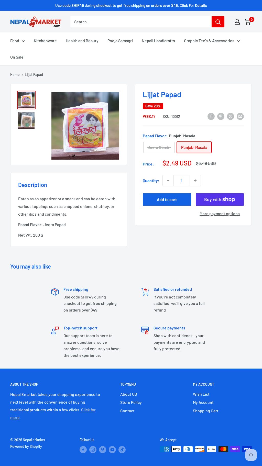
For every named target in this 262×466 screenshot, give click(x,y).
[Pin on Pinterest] (220, 116)
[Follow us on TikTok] (122, 449)
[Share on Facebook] (211, 116)
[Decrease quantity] (168, 180)
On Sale (17, 56)
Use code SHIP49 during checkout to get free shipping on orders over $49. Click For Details (131, 5)
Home (15, 74)
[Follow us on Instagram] (92, 449)
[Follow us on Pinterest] (102, 449)
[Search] (218, 21)
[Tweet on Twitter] (230, 116)
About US (128, 394)
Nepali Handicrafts (158, 40)
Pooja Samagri (120, 40)
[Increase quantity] (195, 180)
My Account (203, 402)
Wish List (201, 394)
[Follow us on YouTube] (112, 449)
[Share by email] (240, 116)
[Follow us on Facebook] (83, 449)
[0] (247, 22)
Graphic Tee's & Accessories (209, 40)
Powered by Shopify (26, 446)
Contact (127, 410)
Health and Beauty (82, 40)
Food (14, 40)
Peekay (149, 116)
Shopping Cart (206, 410)
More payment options (220, 213)
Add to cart (167, 199)
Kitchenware (45, 40)
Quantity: (151, 180)
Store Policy (131, 402)
